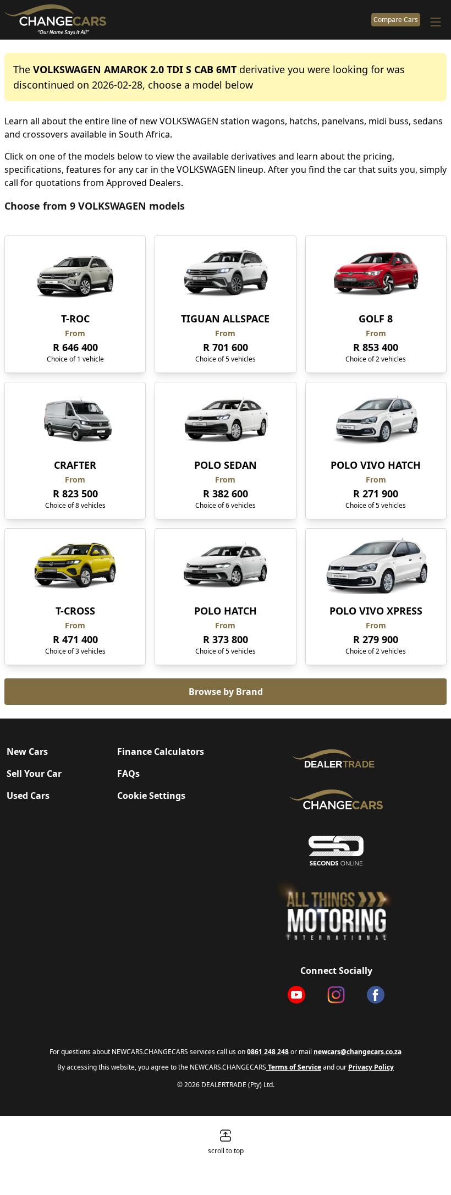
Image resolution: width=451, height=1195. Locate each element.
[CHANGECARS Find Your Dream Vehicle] (336, 799)
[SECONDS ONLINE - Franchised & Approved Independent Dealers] (336, 850)
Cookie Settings (151, 796)
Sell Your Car (34, 774)
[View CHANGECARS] (185, 19)
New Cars (27, 751)
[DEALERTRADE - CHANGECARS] (336, 758)
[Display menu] (435, 22)
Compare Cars (395, 19)
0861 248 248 (268, 1051)
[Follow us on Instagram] (336, 995)
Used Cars (28, 796)
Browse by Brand (226, 692)
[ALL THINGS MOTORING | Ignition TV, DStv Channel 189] (336, 910)
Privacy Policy (371, 1067)
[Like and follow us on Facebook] (376, 995)
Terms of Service (293, 1067)
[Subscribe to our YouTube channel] (296, 995)
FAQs (128, 774)
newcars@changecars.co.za (358, 1051)
